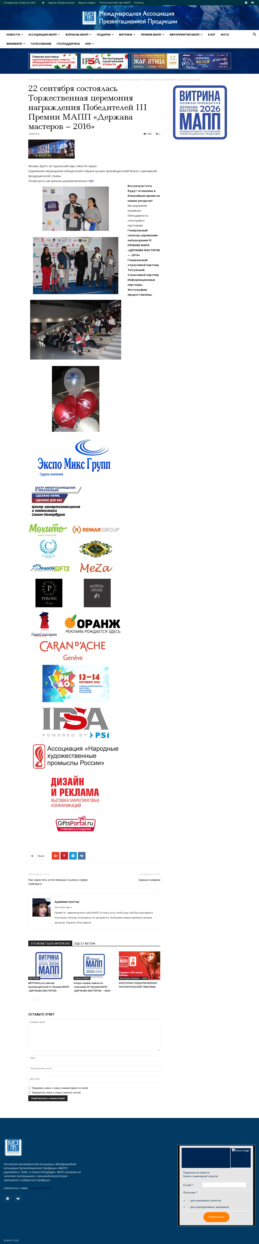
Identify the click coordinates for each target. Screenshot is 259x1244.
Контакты (139, 2)
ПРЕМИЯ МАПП (151, 34)
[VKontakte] (252, 2)
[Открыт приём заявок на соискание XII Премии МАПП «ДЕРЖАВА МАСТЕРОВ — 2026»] (94, 965)
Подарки (104, 34)
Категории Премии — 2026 (133, 978)
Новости (13, 34)
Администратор (67, 901)
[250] (155, 61)
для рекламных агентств (206, 1200)
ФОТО (225, 34)
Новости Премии (54, 79)
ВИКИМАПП (14, 43)
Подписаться (216, 1216)
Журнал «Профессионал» (62, 2)
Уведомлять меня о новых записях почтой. (56, 1092)
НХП (88, 43)
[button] (254, 35)
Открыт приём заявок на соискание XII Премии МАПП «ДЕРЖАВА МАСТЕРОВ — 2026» (92, 987)
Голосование (41, 43)
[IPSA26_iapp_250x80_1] (53, 61)
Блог (211, 34)
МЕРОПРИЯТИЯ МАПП (184, 34)
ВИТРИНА (125, 34)
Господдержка (68, 43)
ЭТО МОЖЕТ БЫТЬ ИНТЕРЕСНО (50, 943)
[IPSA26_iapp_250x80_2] (104, 61)
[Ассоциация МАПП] (129, 18)
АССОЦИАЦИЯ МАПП (42, 34)
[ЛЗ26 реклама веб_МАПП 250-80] (205, 61)
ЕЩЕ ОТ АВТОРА (85, 943)
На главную (34, 79)
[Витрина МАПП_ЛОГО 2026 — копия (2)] (200, 112)
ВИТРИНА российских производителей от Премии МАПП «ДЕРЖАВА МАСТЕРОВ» (48, 987)
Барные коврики (149, 880)
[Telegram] (246, 2)
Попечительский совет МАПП (114, 2)
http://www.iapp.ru (63, 907)
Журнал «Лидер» (87, 2)
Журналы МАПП (76, 34)
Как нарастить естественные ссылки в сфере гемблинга (58, 882)
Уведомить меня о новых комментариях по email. (60, 1088)
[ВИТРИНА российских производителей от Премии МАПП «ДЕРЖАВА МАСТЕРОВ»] (49, 965)
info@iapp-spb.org (40, 1188)
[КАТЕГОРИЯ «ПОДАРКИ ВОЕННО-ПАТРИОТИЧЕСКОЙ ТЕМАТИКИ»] (139, 965)
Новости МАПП (82, 978)
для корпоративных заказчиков (210, 1206)
